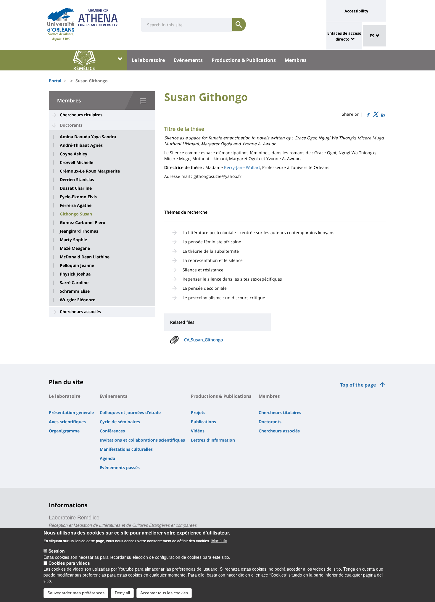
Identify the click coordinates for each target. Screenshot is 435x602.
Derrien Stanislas (77, 180)
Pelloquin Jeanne (77, 265)
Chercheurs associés (80, 311)
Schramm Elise (75, 291)
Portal (55, 80)
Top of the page (358, 385)
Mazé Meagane (75, 248)
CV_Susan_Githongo (203, 339)
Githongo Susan (76, 214)
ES (373, 35)
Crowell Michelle (76, 162)
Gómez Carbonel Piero (82, 222)
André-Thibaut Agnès (81, 145)
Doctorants (71, 125)
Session (57, 551)
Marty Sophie (73, 240)
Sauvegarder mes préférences (75, 592)
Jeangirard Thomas (79, 231)
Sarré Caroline (74, 283)
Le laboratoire (148, 60)
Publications (203, 421)
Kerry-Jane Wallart (242, 167)
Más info (219, 540)
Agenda (107, 458)
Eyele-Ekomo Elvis (78, 197)
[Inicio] (60, 20)
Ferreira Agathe (75, 205)
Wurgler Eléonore (77, 300)
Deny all (122, 592)
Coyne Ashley (73, 154)
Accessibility (356, 11)
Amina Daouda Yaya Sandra (88, 137)
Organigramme (64, 431)
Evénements (188, 60)
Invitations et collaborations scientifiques (142, 440)
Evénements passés (120, 467)
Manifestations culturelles (126, 449)
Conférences (112, 431)
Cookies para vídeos (69, 563)
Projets (198, 412)
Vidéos (197, 431)
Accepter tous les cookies (164, 592)
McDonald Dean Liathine (84, 257)
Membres (296, 60)
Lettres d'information (213, 440)
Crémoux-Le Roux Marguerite (90, 171)
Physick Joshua (75, 274)
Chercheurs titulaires (81, 114)
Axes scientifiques (67, 421)
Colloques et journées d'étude (130, 412)
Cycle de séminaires (120, 421)
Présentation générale (71, 412)
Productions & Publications (244, 60)
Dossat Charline (76, 188)
